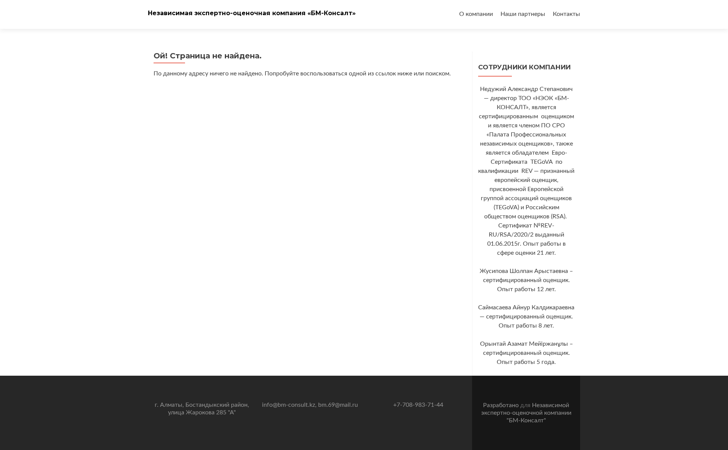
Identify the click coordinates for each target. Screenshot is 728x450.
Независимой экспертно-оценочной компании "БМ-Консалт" (526, 412)
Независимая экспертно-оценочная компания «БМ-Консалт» (252, 13)
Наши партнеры (522, 14)
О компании (476, 14)
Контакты (566, 14)
